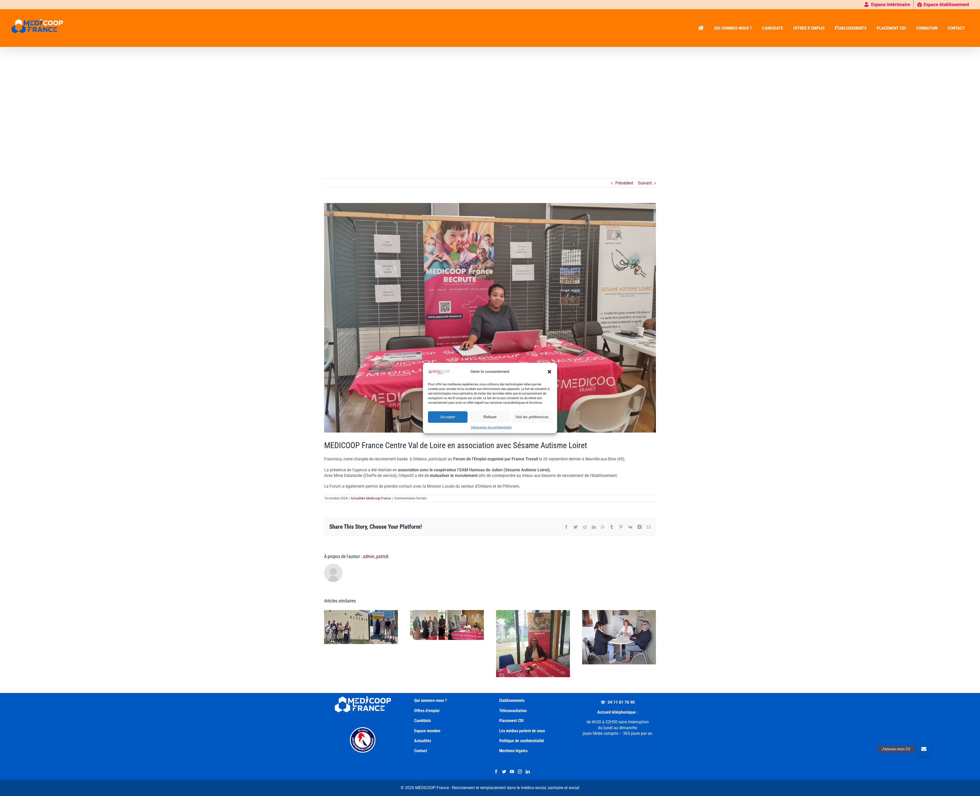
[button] (549, 371)
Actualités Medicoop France (371, 498)
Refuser (490, 417)
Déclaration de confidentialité (491, 427)
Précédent (624, 183)
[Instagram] (520, 771)
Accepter (447, 417)
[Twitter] (504, 771)
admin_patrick (375, 556)
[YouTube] (512, 771)
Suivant (645, 183)
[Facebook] (496, 771)
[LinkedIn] (528, 771)
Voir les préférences (532, 417)
